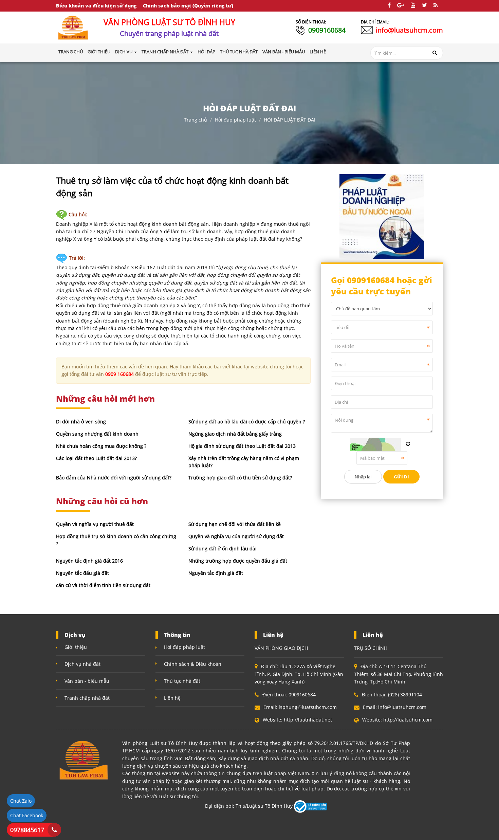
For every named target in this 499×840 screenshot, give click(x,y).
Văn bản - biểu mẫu (86, 681)
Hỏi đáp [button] (206, 52)
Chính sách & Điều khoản (192, 664)
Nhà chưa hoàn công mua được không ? (101, 446)
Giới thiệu (75, 647)
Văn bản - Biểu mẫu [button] (283, 52)
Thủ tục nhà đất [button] (239, 52)
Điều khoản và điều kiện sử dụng (96, 5)
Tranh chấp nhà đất (87, 698)
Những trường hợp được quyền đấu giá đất (237, 561)
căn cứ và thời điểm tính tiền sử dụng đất (103, 585)
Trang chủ (70, 52)
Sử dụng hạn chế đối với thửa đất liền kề (234, 524)
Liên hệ (172, 698)
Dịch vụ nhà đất (82, 664)
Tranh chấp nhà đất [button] (165, 52)
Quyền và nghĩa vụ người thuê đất (95, 524)
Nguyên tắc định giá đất (215, 573)
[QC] (381, 216)
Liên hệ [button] (318, 52)
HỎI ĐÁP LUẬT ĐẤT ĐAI (289, 119)
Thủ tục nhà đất (182, 681)
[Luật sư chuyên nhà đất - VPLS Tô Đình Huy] (73, 27)
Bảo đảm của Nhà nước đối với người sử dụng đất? (113, 477)
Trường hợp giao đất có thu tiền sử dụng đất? (240, 477)
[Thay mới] (408, 443)
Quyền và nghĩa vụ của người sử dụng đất (236, 536)
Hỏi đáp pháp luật (235, 119)
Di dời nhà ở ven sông (81, 421)
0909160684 (327, 30)
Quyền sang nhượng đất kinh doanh (97, 434)
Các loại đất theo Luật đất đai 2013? (96, 458)
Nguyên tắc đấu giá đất (82, 573)
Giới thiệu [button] (99, 52)
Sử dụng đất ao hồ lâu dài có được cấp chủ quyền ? (246, 421)
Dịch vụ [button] (124, 52)
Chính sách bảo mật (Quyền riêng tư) (188, 5)
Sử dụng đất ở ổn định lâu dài (222, 548)
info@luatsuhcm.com (409, 30)
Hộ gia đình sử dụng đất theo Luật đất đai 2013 (242, 446)
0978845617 (27, 830)
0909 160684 (119, 374)
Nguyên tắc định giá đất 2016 (89, 561)
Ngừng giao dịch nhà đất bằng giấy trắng (235, 434)
